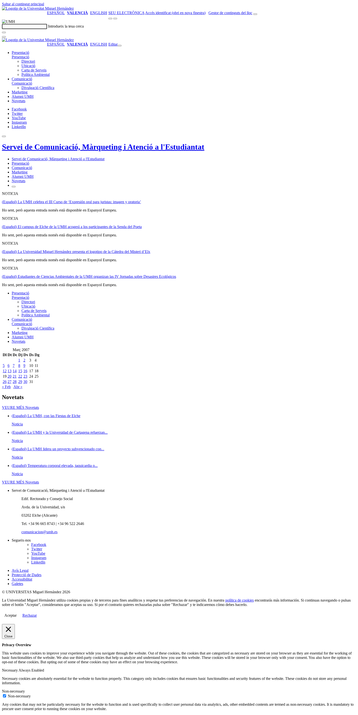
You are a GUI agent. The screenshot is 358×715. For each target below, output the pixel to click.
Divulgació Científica (37, 88)
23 (25, 376)
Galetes (17, 584)
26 (5, 382)
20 (9, 376)
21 (15, 376)
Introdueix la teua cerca (66, 26)
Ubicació (28, 66)
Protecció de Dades (26, 575)
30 (25, 382)
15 (20, 371)
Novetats (18, 101)
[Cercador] (255, 14)
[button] (20, 57)
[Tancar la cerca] (4, 37)
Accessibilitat (22, 579)
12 (5, 371)
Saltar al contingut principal (23, 4)
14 (15, 371)
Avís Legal (20, 570)
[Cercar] (4, 32)
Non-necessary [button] (13, 691)
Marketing (20, 92)
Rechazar (29, 615)
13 (9, 371)
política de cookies (239, 600)
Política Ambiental (35, 74)
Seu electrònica (126, 13)
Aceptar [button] (10, 615)
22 (20, 376)
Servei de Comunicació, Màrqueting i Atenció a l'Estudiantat (103, 146)
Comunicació (22, 79)
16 (25, 371)
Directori (28, 61)
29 (20, 382)
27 (9, 382)
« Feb (6, 387)
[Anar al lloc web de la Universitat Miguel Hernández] (38, 8)
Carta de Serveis (34, 70)
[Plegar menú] (120, 45)
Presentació (20, 52)
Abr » (17, 387)
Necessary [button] (10, 670)
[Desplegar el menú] (115, 18)
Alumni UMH (23, 96)
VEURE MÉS (20, 407)
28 (15, 382)
